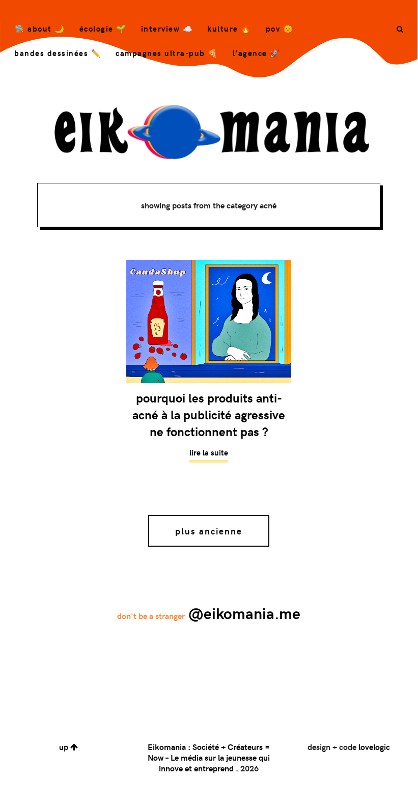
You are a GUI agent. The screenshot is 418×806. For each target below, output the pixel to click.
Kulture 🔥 (229, 28)
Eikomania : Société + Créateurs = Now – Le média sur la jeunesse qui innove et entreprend (209, 757)
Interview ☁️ (167, 28)
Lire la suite (208, 452)
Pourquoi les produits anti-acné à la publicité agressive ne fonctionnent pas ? (208, 414)
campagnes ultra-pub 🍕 (167, 53)
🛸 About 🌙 (39, 28)
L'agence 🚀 (257, 53)
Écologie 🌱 (103, 28)
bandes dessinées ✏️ (57, 53)
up (64, 746)
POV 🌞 (280, 28)
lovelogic (374, 746)
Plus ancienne (208, 531)
